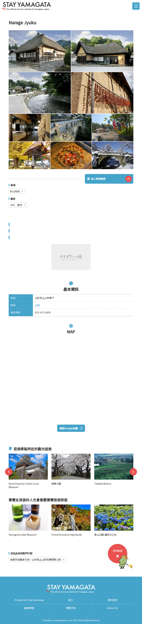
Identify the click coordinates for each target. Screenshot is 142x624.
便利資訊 (112, 600)
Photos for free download (29, 600)
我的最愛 (117, 550)
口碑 (37, 305)
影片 (70, 600)
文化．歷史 (16, 205)
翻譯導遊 (29, 608)
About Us (112, 608)
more (12, 455)
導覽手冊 (71, 608)
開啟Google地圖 (69, 428)
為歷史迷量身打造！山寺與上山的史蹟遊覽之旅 (35, 559)
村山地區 (15, 191)
